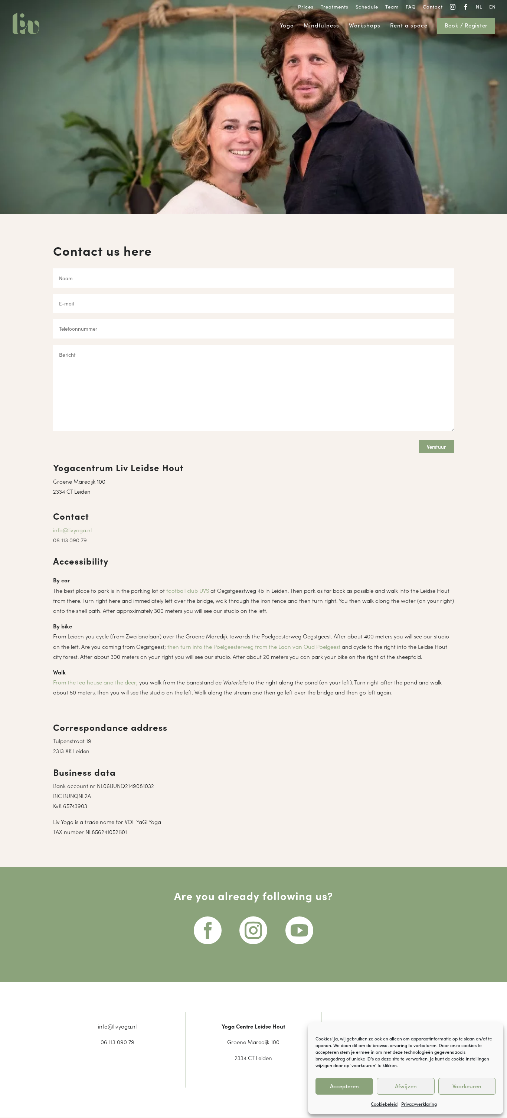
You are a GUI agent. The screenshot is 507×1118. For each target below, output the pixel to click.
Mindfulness (321, 26)
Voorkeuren (466, 1086)
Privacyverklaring (419, 1104)
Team (392, 7)
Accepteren (344, 1086)
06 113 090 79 (70, 540)
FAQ (411, 7)
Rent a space (409, 26)
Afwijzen (406, 1086)
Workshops (364, 26)
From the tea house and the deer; (95, 682)
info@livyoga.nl (72, 530)
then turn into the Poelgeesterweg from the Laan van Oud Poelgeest (253, 646)
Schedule (367, 7)
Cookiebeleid (384, 1104)
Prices (306, 7)
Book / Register (466, 26)
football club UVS (187, 590)
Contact (433, 7)
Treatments (335, 7)
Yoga (287, 26)
